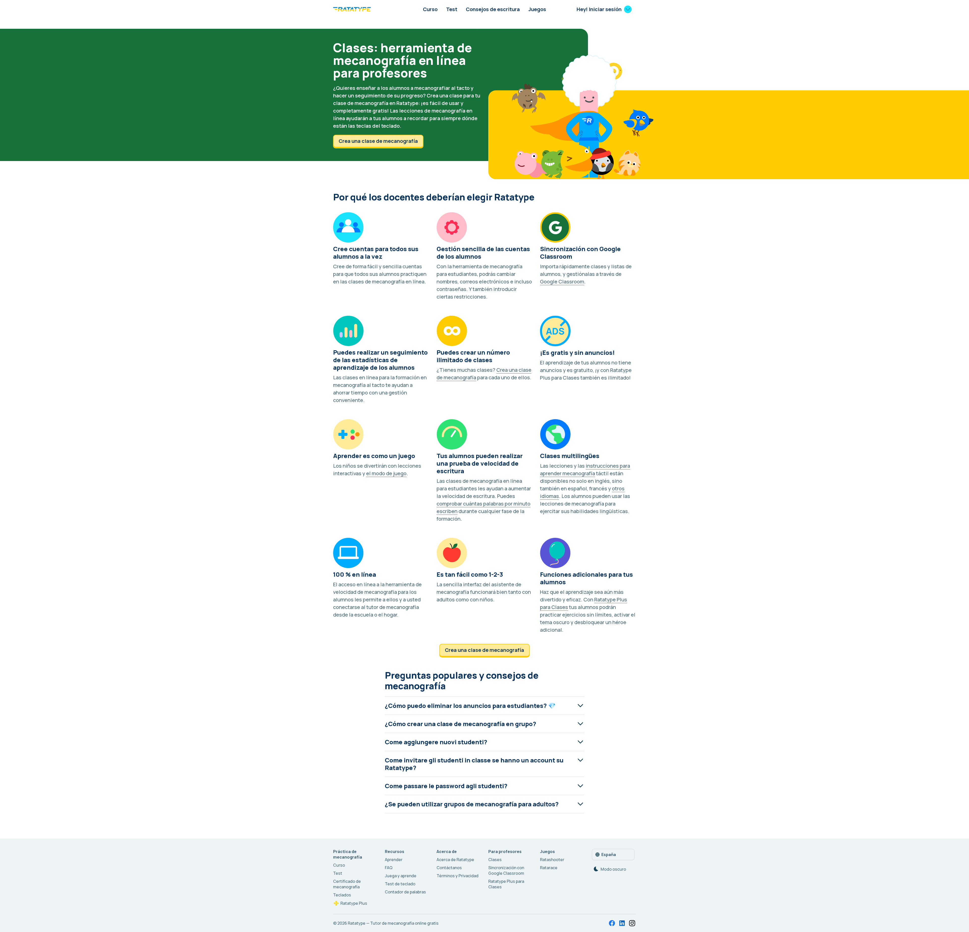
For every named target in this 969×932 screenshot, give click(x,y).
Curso (430, 9)
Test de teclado (400, 884)
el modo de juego (386, 473)
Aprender (393, 859)
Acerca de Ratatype (455, 859)
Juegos (537, 9)
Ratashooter (552, 859)
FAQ (388, 867)
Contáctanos (449, 867)
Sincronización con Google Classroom (506, 870)
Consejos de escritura (493, 9)
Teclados (342, 895)
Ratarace (548, 867)
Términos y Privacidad (457, 875)
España (608, 854)
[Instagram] (632, 923)
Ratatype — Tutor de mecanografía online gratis (393, 923)
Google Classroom (562, 281)
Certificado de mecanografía (347, 884)
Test (451, 9)
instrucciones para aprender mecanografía (585, 469)
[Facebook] (612, 923)
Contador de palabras (405, 892)
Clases (495, 859)
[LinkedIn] (622, 923)
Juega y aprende (400, 875)
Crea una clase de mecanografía (378, 141)
